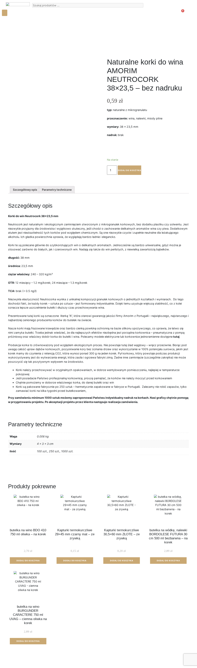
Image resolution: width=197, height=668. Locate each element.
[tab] (25, 189)
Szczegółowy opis (25, 189)
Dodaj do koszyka (129, 170)
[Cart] (180, 14)
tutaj (176, 336)
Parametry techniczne (57, 189)
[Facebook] (14, 24)
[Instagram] (8, 24)
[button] (4, 13)
